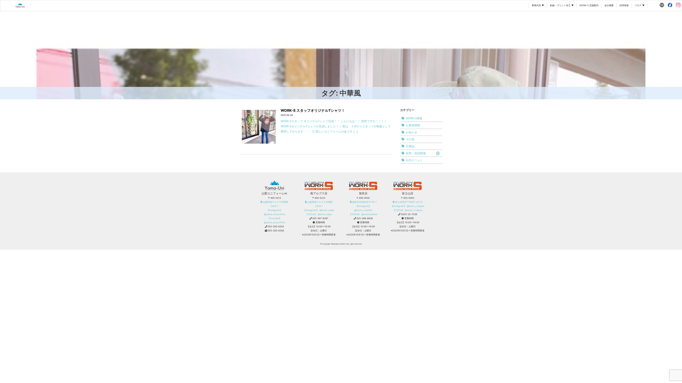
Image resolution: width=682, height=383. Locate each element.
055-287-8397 (320, 218)
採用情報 (624, 5)
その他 (410, 139)
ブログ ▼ (640, 5)
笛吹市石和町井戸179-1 (364, 202)
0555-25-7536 (409, 214)
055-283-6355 (276, 226)
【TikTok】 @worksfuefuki (363, 214)
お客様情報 (413, 125)
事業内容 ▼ (538, 5)
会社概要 (609, 5)
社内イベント (414, 160)
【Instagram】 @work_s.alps (318, 210)
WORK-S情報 (414, 118)
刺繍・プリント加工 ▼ (562, 5)
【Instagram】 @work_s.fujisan (407, 206)
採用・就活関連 (416, 153)
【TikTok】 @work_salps (318, 214)
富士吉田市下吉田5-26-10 (409, 202)
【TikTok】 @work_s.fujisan (407, 210)
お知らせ (411, 132)
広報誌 (410, 146)
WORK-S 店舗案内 (589, 5)
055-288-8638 (364, 218)
